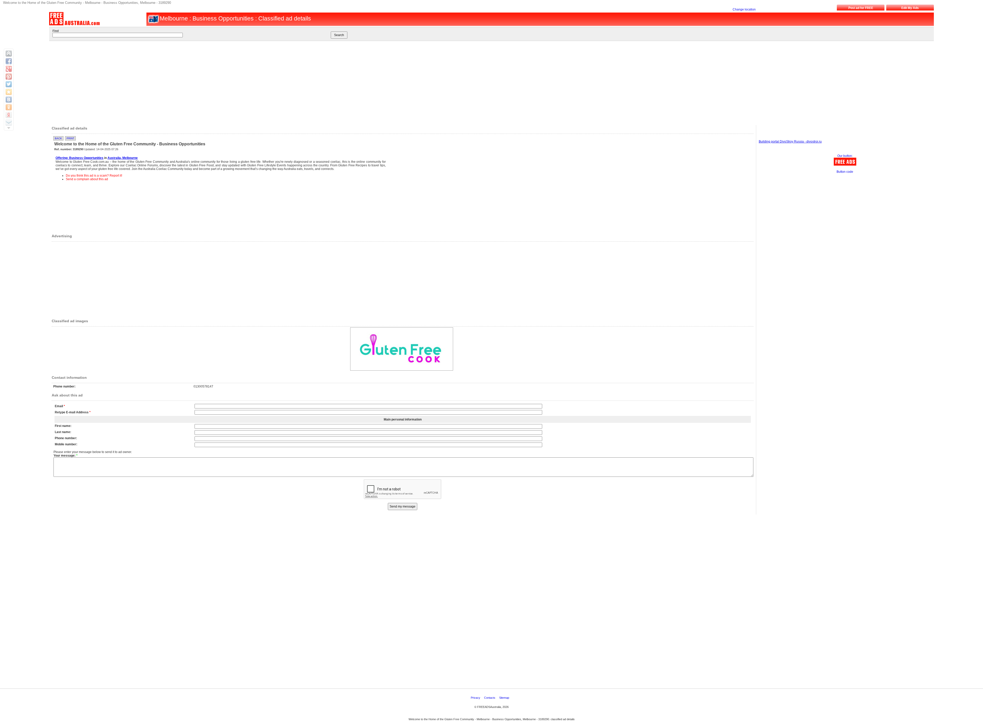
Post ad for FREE (860, 8)
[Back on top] (9, 53)
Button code (845, 172)
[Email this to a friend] (9, 123)
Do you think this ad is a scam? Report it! (94, 175)
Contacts (490, 697)
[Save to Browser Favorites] (9, 92)
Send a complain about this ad (87, 179)
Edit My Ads (910, 8)
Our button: (845, 156)
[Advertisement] (474, 82)
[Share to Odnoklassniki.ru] (9, 107)
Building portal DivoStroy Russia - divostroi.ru (790, 141)
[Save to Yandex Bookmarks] (9, 115)
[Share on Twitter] (9, 84)
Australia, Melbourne (123, 158)
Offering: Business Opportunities (79, 158)
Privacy (476, 697)
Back (58, 138)
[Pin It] (9, 76)
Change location (744, 9)
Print (70, 138)
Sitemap (504, 697)
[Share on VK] (9, 99)
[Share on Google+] (9, 69)
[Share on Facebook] (9, 61)
